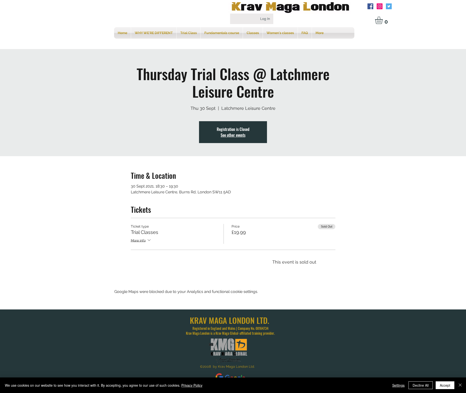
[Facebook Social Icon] (370, 6)
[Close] (460, 385)
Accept (445, 385)
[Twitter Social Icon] (389, 6)
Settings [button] (398, 385)
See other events (233, 135)
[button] (383, 20)
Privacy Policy (191, 385)
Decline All (421, 385)
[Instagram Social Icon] (380, 6)
